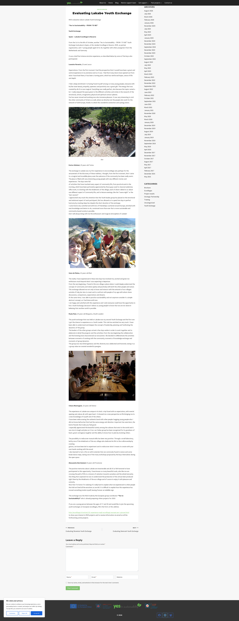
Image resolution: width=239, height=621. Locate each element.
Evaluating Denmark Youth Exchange (125, 529)
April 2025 (147, 35)
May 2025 (147, 32)
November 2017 (149, 156)
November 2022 (149, 83)
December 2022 (149, 80)
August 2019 (148, 131)
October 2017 (149, 159)
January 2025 (148, 38)
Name (69, 577)
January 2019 (148, 137)
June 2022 (147, 92)
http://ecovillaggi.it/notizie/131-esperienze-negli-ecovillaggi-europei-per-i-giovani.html (99, 512)
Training (147, 200)
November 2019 (149, 128)
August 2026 (148, 11)
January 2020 (148, 122)
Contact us (168, 3)
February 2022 (149, 95)
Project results (149, 194)
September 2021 (150, 101)
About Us (102, 3)
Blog (116, 3)
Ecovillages (148, 191)
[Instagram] (165, 615)
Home (110, 3)
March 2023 (148, 74)
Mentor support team (128, 3)
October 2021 (149, 98)
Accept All (36, 613)
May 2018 (147, 146)
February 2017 (149, 171)
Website (119, 577)
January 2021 (148, 110)
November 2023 (149, 53)
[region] (24, 607)
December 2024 (149, 41)
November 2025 (149, 26)
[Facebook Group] (170, 615)
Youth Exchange (149, 206)
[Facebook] (159, 615)
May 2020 (147, 116)
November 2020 (149, 113)
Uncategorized (102, 9)
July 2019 (147, 134)
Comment (70, 546)
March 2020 (148, 119)
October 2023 (149, 56)
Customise (12, 613)
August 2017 (148, 162)
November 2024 (149, 44)
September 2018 (150, 143)
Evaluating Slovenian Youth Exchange (78, 529)
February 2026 (149, 20)
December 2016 (149, 174)
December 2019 (149, 125)
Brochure (147, 188)
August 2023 (148, 62)
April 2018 (147, 149)
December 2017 (149, 152)
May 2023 (147, 68)
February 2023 (149, 77)
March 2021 (148, 107)
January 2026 (148, 23)
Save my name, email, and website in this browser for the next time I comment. (93, 583)
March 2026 (148, 17)
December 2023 (149, 50)
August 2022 (148, 89)
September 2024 (150, 47)
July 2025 (147, 29)
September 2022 (150, 86)
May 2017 (147, 165)
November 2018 (149, 140)
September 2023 (150, 59)
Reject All (24, 613)
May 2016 (147, 177)
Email (94, 577)
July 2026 (147, 14)
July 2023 (147, 65)
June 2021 (147, 104)
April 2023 (147, 71)
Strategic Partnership (151, 197)
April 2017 (147, 168)
